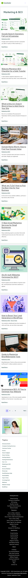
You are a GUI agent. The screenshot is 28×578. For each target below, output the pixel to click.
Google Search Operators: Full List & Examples (13, 35)
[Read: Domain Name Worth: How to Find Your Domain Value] (14, 135)
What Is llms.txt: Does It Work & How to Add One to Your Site (13, 106)
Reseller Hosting (14, 504)
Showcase (4, 471)
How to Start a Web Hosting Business (14, 516)
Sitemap (9, 575)
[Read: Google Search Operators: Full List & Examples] (14, 24)
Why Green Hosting (14, 553)
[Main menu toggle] (25, 3)
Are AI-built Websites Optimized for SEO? (11, 276)
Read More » (5, 47)
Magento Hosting (14, 540)
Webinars (4, 482)
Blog (14, 562)
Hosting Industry (6, 457)
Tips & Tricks (14, 320)
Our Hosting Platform (14, 551)
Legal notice (14, 575)
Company (14, 549)
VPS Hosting (14, 502)
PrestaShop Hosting (14, 542)
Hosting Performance (7, 459)
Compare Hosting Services (8, 446)
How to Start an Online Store (14, 520)
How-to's (4, 462)
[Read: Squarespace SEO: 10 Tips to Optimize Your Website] (14, 379)
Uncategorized (6, 480)
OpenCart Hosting (14, 544)
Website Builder (14, 507)
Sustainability (5, 475)
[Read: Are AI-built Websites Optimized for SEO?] (14, 258)
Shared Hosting (14, 498)
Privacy (19, 575)
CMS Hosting (14, 538)
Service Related (6, 468)
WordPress (4, 487)
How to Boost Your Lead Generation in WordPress (12, 316)
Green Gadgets (6, 452)
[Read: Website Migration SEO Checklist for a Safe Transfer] (14, 59)
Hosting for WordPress (14, 500)
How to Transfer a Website (14, 514)
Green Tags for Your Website (14, 522)
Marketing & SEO (6, 39)
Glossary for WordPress (14, 528)
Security (4, 466)
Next (25, 410)
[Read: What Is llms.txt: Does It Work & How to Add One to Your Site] (14, 94)
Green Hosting (5, 455)
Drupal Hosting (14, 533)
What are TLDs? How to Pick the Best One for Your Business (14, 188)
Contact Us (14, 564)
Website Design (6, 484)
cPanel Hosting (14, 537)
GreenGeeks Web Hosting (20, 573)
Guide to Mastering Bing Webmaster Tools (11, 355)
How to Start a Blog (14, 518)
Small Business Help (7, 473)
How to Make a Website (14, 513)
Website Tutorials (14, 524)
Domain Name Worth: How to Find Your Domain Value (14, 148)
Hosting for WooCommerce (14, 506)
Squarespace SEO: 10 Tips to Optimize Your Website (14, 390)
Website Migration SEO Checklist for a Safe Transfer (14, 70)
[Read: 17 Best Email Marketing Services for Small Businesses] (14, 213)
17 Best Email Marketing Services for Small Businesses (12, 225)
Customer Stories (6, 448)
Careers (14, 561)
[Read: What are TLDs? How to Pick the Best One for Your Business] (14, 174)
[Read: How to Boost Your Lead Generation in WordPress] (14, 303)
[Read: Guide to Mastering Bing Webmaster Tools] (14, 342)
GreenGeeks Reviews (14, 555)
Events (4, 450)
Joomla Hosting (14, 535)
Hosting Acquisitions (14, 559)
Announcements (6, 443)
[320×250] (12, 425)
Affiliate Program (14, 557)
